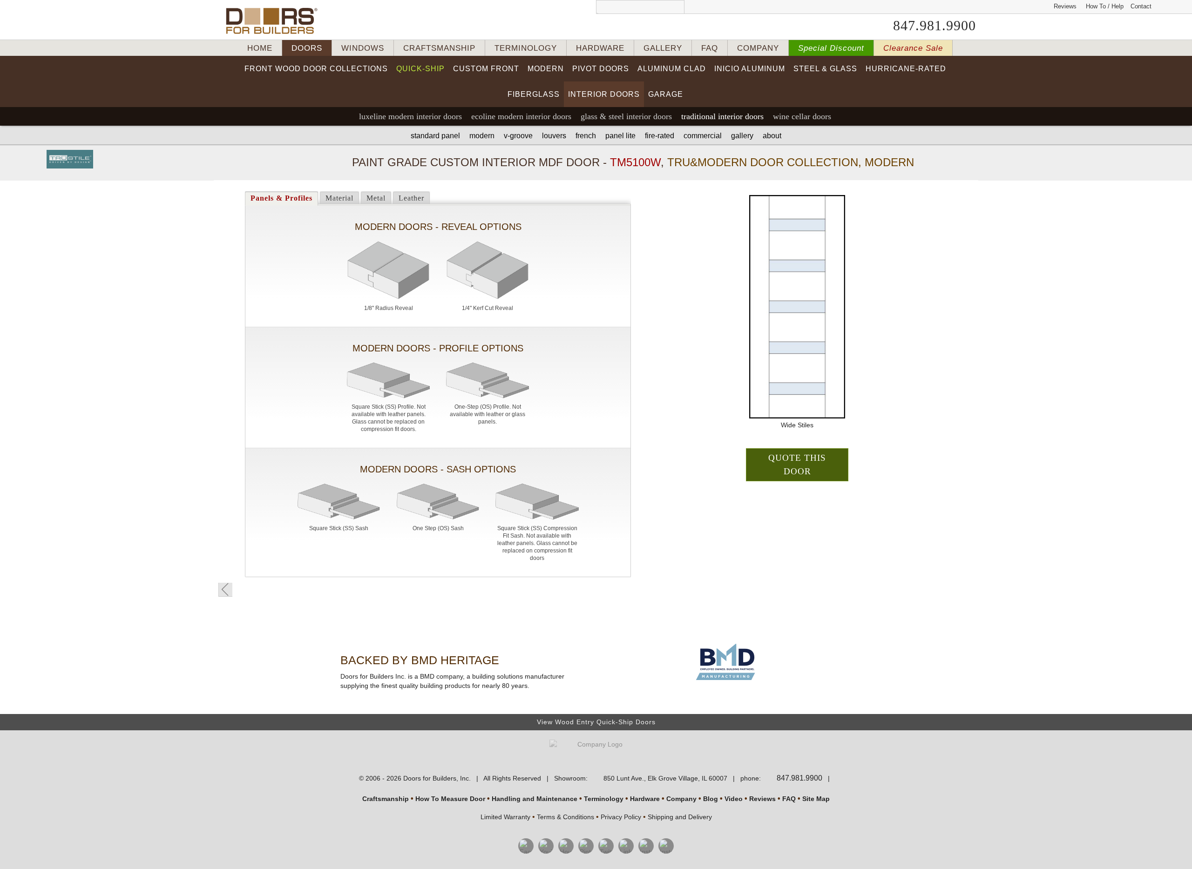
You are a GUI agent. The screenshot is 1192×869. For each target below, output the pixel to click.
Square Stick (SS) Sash (338, 528)
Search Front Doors (640, 6)
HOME (259, 48)
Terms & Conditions (565, 817)
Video (734, 798)
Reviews (1065, 6)
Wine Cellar (802, 116)
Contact (1141, 6)
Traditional (722, 116)
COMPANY (758, 48)
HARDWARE (600, 48)
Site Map (816, 798)
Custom (486, 69)
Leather (411, 198)
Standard (435, 136)
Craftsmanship (385, 798)
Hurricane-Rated (906, 69)
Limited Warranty (505, 817)
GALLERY (662, 48)
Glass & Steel (626, 116)
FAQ (709, 48)
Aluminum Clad (671, 69)
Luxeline (410, 116)
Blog (710, 798)
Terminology (603, 798)
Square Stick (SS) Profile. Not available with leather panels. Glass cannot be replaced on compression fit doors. (389, 418)
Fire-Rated (659, 136)
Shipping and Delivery (680, 817)
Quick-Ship (420, 69)
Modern (546, 69)
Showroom (570, 778)
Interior (604, 94)
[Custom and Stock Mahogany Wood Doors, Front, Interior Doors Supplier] (275, 21)
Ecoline (521, 116)
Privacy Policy (621, 817)
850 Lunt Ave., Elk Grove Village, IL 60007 (665, 778)
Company (681, 798)
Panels (281, 198)
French (586, 136)
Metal (376, 198)
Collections (316, 69)
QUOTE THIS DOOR (797, 464)
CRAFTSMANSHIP (439, 48)
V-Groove (518, 136)
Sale (913, 48)
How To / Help (1105, 6)
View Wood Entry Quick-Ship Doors (596, 722)
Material (339, 198)
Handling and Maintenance (534, 798)
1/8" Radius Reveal (388, 308)
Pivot (600, 69)
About (772, 136)
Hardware (645, 798)
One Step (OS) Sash (438, 528)
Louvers (554, 136)
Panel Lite (620, 136)
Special (831, 48)
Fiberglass (534, 94)
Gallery (742, 136)
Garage (665, 94)
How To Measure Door (450, 798)
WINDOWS (362, 48)
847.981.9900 (934, 26)
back (225, 590)
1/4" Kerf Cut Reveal (487, 308)
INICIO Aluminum (749, 69)
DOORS (306, 48)
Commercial (703, 136)
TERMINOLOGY (525, 48)
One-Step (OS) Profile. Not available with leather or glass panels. (487, 414)
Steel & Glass (825, 69)
